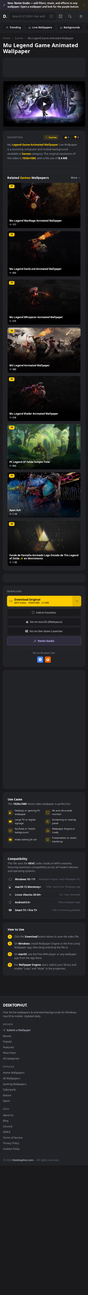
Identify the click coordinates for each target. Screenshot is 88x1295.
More (74, 177)
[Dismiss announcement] (83, 5)
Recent (7, 1036)
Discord (7, 1126)
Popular (7, 1041)
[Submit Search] (69, 16)
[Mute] (72, 123)
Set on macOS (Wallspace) (46, 622)
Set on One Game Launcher (46, 631)
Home (6, 38)
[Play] (8, 123)
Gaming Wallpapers (14, 1084)
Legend (17, 144)
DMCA (6, 1132)
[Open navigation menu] (81, 16)
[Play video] (44, 104)
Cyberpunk (9, 1089)
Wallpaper (51, 144)
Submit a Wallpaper (19, 1030)
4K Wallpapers (11, 1078)
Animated (37, 144)
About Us (8, 1115)
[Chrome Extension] (40, 659)
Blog (5, 1120)
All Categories (11, 1058)
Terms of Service (13, 1137)
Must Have (9, 1052)
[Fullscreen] (80, 123)
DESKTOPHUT (15, 1005)
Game (26, 144)
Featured (8, 1047)
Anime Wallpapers (14, 1072)
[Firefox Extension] (48, 659)
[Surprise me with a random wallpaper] (60, 16)
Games (19, 38)
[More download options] (77, 601)
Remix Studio (46, 641)
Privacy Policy (11, 1143)
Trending (15, 27)
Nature (7, 1095)
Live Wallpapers (42, 27)
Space (6, 1100)
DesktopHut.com (22, 1160)
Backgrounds (72, 27)
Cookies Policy (11, 1148)
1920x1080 (29, 158)
